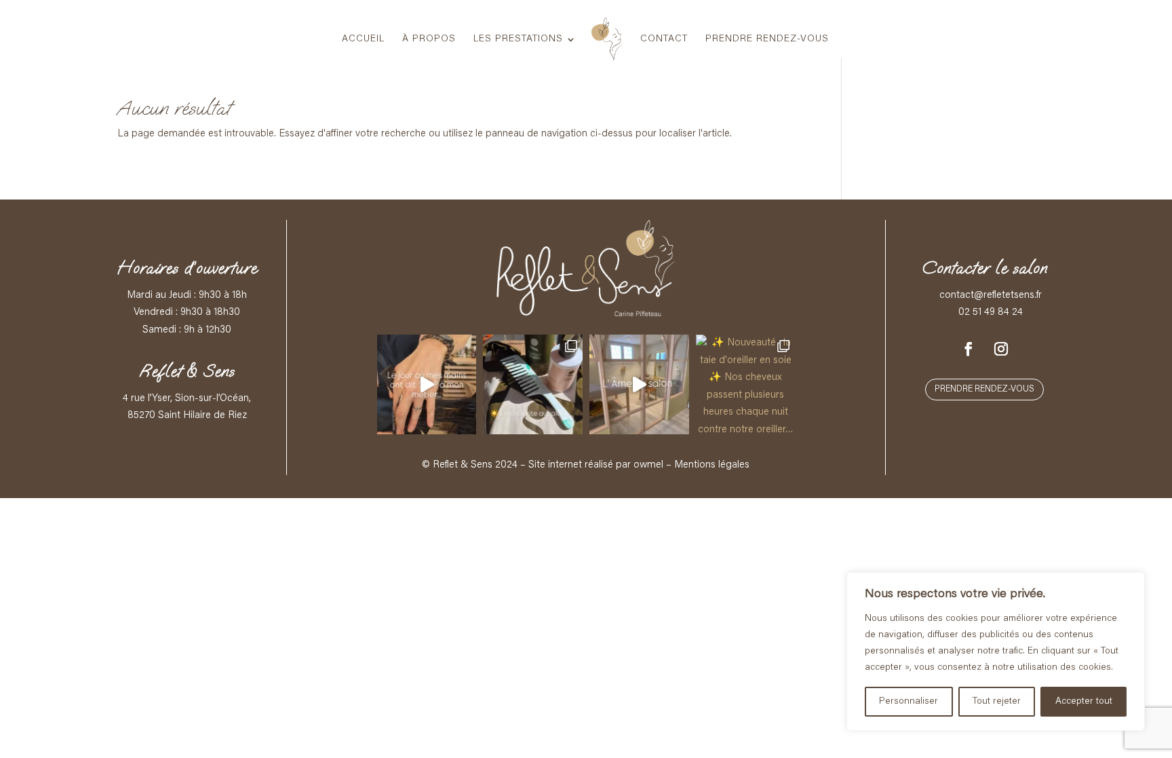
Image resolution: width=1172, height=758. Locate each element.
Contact (664, 39)
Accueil (363, 39)
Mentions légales (711, 465)
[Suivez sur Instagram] (1001, 348)
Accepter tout (1083, 701)
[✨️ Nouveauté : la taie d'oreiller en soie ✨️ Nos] (746, 384)
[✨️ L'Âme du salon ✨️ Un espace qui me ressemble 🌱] (639, 384)
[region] (995, 651)
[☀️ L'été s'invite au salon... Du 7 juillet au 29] (533, 384)
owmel (648, 465)
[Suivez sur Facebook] (968, 348)
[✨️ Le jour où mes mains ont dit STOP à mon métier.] (427, 384)
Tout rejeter (997, 701)
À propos (429, 39)
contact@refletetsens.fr (990, 295)
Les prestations (518, 39)
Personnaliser (908, 701)
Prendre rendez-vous (767, 39)
